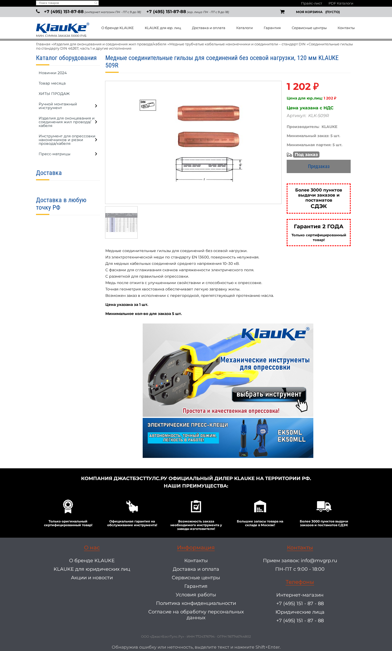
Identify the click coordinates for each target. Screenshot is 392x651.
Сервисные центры (309, 28)
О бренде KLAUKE (117, 28)
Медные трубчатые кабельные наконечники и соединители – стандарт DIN (237, 44)
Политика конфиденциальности (196, 603)
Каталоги (244, 28)
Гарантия (272, 28)
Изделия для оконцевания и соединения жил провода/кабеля (109, 44)
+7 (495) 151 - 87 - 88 (300, 603)
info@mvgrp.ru (319, 561)
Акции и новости (92, 578)
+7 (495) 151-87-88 (64, 11)
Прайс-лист (311, 3)
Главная (43, 44)
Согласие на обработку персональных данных (196, 615)
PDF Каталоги (341, 3)
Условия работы (196, 595)
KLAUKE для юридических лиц (92, 569)
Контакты (346, 28)
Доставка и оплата (208, 28)
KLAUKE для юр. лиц (163, 28)
